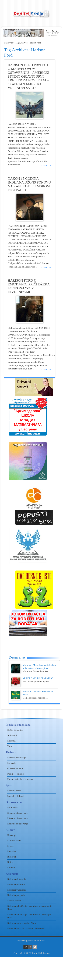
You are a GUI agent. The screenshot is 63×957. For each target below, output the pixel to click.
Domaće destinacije (16, 757)
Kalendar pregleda (16, 895)
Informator (12, 807)
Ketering (11, 740)
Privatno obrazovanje (17, 818)
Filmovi (11, 867)
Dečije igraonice (15, 730)
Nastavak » (46, 165)
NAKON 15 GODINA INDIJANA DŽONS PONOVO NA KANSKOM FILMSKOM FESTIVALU (29, 184)
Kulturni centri (14, 840)
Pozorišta (11, 851)
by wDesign (23, 940)
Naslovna (8, 42)
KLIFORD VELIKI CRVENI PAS (38, 678)
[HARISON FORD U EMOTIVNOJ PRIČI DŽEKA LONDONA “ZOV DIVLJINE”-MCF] (29, 322)
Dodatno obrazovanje (17, 823)
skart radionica (38, 940)
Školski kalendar (15, 900)
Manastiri (11, 763)
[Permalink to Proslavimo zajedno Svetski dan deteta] (15, 699)
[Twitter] (35, 947)
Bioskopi (11, 835)
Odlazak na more (15, 768)
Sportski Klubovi (15, 796)
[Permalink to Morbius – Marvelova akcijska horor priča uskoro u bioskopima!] (15, 672)
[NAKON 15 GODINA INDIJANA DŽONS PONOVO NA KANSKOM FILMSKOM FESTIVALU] (29, 220)
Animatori (12, 735)
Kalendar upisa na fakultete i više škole (25, 928)
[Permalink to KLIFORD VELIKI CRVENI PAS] (15, 685)
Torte (9, 746)
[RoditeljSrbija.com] (31, 16)
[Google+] (25, 947)
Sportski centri (14, 790)
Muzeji (10, 846)
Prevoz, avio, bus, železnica (20, 779)
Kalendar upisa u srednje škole (21, 923)
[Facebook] (30, 947)
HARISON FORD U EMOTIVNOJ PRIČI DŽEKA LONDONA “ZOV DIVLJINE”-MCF (29, 286)
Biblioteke (12, 856)
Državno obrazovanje (17, 813)
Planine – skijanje (15, 773)
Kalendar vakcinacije (17, 889)
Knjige (10, 862)
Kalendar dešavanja (16, 879)
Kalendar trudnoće (16, 884)
